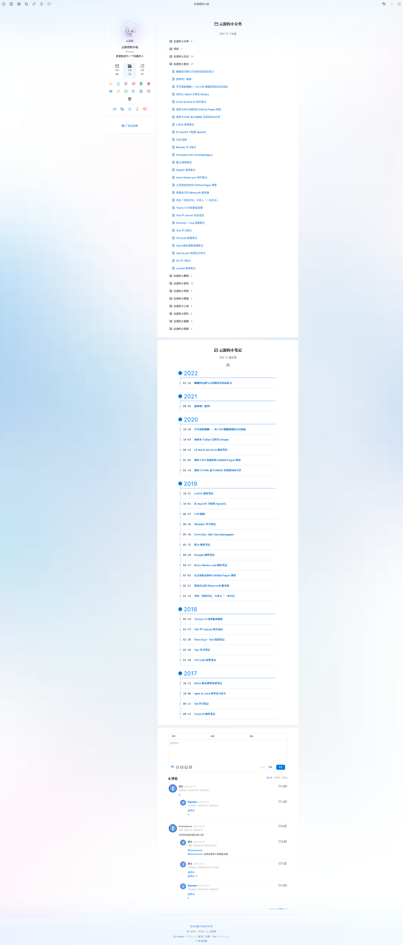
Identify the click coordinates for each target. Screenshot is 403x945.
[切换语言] (384, 4)
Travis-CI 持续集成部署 (208, 619)
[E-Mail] (148, 91)
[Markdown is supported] (173, 767)
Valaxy (180, 936)
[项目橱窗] (114, 109)
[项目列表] (19, 4)
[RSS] (111, 83)
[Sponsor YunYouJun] (206, 931)
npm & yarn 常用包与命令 (210, 693)
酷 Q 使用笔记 (202, 544)
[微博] (133, 83)
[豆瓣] (141, 83)
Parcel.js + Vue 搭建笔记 (209, 639)
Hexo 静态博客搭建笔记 (208, 683)
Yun (214, 936)
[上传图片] (186, 767)
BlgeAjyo (192, 802)
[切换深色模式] (391, 4)
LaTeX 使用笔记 (203, 493)
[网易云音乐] (148, 83)
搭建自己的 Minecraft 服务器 (211, 585)
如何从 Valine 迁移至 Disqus (211, 439)
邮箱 (212, 736)
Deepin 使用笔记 (204, 555)
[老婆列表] (41, 4)
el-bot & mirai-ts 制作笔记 (210, 450)
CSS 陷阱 (199, 514)
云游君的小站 (129, 47)
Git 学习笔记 (201, 703)
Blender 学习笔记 (205, 524)
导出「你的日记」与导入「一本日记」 (215, 596)
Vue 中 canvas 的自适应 (208, 629)
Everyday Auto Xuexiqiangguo (214, 534)
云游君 (129, 41)
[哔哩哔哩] (118, 91)
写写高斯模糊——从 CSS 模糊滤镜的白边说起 (220, 429)
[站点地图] (26, 4)
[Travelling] (129, 99)
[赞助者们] (49, 4)
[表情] (177, 767)
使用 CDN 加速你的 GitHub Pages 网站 (217, 460)
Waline (281, 909)
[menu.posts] (11, 4)
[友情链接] (34, 4)
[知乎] (111, 91)
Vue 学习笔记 (202, 650)
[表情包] (182, 767)
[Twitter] (133, 91)
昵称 (174, 736)
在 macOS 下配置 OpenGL (210, 503)
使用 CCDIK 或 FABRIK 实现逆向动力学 (217, 470)
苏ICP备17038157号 (201, 926)
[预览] (191, 767)
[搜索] (399, 4)
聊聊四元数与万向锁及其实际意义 (213, 383)
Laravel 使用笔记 (204, 714)
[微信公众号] (126, 91)
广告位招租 (201, 940)
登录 (270, 767)
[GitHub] (126, 83)
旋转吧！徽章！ (203, 406)
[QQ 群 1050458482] (118, 83)
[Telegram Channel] (141, 91)
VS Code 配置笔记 (205, 660)
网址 (251, 736)
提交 (281, 767)
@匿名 (191, 810)
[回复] (285, 786)
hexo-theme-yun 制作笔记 (210, 565)
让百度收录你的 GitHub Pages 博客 (215, 575)
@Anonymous (195, 850)
